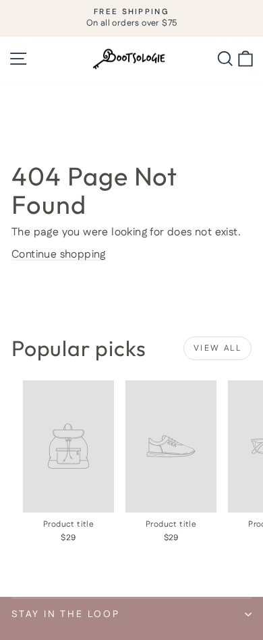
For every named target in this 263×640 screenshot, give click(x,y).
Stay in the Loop (65, 614)
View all (217, 348)
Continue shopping (58, 254)
